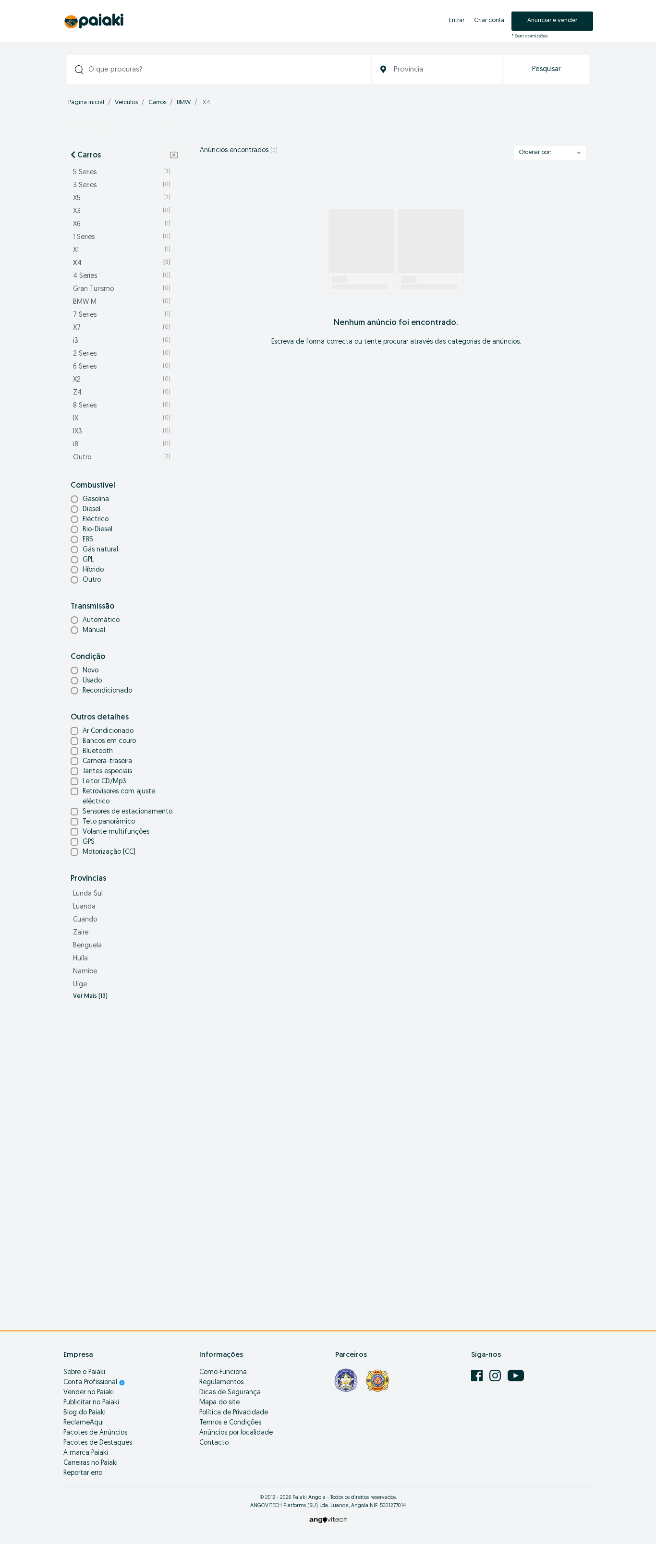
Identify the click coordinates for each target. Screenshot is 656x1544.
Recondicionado (107, 690)
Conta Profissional (91, 1382)
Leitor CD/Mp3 (104, 781)
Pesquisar (546, 69)
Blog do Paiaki (84, 1412)
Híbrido (93, 570)
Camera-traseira (107, 761)
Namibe (85, 971)
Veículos (126, 102)
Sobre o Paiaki (84, 1372)
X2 (121, 379)
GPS (89, 842)
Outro (121, 457)
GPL (88, 559)
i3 (121, 341)
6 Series (121, 367)
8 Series (121, 405)
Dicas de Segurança (230, 1392)
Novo (90, 670)
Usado (92, 680)
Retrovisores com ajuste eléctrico (119, 796)
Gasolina (96, 499)
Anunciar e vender (552, 20)
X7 (121, 328)
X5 (121, 198)
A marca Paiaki (85, 1453)
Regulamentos (221, 1382)
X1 (121, 250)
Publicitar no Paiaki (91, 1402)
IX (121, 418)
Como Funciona (223, 1372)
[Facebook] (478, 1375)
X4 (121, 263)
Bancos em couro (109, 741)
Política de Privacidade (233, 1412)
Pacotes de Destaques (97, 1443)
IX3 (121, 431)
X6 (121, 224)
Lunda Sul (88, 894)
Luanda (84, 906)
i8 (121, 444)
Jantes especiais (107, 771)
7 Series (121, 315)
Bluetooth (98, 751)
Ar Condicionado (108, 731)
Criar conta (489, 20)
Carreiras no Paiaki (90, 1463)
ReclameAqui (83, 1422)
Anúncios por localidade (236, 1432)
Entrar (456, 20)
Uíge (80, 984)
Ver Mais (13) (90, 996)
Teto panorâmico (109, 822)
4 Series (121, 276)
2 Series (121, 354)
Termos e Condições (230, 1422)
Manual (94, 630)
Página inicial (86, 102)
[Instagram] (496, 1375)
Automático (101, 620)
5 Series (121, 172)
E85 (88, 539)
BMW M (121, 302)
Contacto (214, 1443)
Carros (157, 102)
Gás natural (100, 549)
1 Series (121, 237)
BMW (184, 102)
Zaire (80, 932)
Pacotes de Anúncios (95, 1432)
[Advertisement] (124, 1160)
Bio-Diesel (97, 529)
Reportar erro (82, 1473)
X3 (121, 211)
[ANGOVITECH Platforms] (328, 1519)
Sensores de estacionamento (127, 811)
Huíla (80, 958)
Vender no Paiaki (88, 1392)
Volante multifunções (116, 832)
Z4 (121, 392)
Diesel (91, 509)
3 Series (121, 185)
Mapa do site (219, 1402)
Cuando (85, 919)
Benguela (87, 945)
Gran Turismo (121, 289)
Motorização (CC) (109, 852)
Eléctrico (96, 519)
